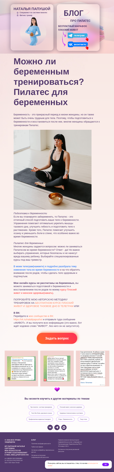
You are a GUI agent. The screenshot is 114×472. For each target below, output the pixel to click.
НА (33, 302)
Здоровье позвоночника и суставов (71, 413)
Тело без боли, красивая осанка (41, 413)
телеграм (79, 35)
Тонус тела (83, 419)
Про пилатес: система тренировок (41, 407)
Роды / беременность (65, 419)
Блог (33, 440)
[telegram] (57, 427)
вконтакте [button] (80, 44)
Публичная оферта (37, 447)
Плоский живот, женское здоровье (71, 407)
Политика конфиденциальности (41, 443)
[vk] (50, 427)
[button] (70, 44)
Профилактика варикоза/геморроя (40, 419)
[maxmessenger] (64, 427)
